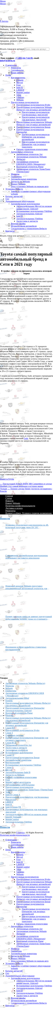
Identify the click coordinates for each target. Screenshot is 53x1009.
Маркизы (15, 174)
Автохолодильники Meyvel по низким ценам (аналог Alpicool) (34, 207)
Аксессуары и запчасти (27, 221)
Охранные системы (14, 735)
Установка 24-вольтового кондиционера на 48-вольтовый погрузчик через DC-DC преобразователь (27, 526)
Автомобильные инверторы (24, 179)
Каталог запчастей (14, 196)
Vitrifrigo (20, 97)
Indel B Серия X (12, 794)
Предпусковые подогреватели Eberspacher (24, 708)
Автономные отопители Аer (29, 154)
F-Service (4, 21)
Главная (9, 496)
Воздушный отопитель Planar (29, 166)
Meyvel (19, 82)
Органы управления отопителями (32, 149)
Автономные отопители (22, 152)
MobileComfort (23, 92)
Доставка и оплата (14, 508)
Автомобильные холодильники (25, 204)
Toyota (11, 479)
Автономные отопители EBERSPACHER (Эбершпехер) (30, 163)
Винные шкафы (18, 223)
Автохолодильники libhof (17, 698)
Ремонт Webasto (18, 184)
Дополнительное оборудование (20, 201)
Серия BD (10, 728)
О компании (11, 65)
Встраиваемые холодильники (19, 752)
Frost (18, 85)
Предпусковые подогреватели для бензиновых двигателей (36, 113)
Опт (7, 199)
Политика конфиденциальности (20, 506)
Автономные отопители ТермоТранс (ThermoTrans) (29, 790)
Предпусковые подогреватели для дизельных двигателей (36, 118)
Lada (26, 438)
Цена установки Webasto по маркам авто (30, 186)
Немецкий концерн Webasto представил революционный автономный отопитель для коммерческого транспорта (26, 587)
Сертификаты (17, 70)
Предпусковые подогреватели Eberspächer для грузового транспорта (36, 144)
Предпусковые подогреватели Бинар (33, 127)
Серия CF (9, 755)
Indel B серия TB (13, 807)
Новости (4, 479)
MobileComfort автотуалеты (18, 782)
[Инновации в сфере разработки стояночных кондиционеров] (15, 662)
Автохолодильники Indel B (17, 772)
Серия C (9, 767)
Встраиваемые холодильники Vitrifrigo (34, 211)
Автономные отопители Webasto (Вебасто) (25, 683)
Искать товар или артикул (12, 49)
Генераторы (16, 176)
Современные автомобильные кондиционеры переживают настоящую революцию (26, 556)
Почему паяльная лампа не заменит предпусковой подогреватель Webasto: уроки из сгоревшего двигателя (28, 617)
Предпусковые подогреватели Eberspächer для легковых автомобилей (36, 137)
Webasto (20, 100)
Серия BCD (10, 743)
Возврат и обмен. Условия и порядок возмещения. (28, 513)
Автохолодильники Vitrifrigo (29, 218)
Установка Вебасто (14, 189)
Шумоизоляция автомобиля (24, 226)
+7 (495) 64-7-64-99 (24, 58)
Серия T (9, 733)
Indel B (19, 87)
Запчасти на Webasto (20, 181)
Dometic (20, 80)
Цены (8, 75)
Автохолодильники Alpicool (29, 213)
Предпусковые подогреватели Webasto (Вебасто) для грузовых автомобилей (34, 123)
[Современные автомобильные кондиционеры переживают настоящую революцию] (15, 571)
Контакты (10, 231)
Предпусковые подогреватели (25, 102)
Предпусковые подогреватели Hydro (33, 105)
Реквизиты (16, 68)
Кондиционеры (18, 77)
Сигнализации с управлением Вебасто (29, 228)
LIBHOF (20, 90)
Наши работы (17, 72)
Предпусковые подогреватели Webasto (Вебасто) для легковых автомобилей (34, 108)
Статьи (8, 498)
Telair (18, 95)
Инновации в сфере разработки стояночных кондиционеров (25, 648)
